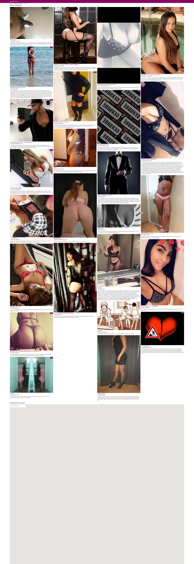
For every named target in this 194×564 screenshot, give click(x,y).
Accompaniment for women (105, 195)
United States (16, 3)
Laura (55, 167)
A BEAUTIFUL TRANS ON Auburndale (63, 313)
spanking (100, 330)
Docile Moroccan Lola (103, 144)
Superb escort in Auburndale (148, 159)
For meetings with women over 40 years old (21, 142)
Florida (21, 3)
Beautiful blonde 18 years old (17, 87)
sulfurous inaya (101, 393)
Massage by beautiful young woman (107, 84)
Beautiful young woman (147, 233)
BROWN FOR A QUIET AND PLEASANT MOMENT (66, 64)
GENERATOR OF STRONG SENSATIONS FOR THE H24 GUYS (25, 351)
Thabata (100, 287)
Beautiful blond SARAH (16, 188)
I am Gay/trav (13, 238)
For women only (145, 346)
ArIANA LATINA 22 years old (61, 122)
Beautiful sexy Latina (15, 306)
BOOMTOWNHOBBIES (14, 1)
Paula (11, 393)
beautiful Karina (58, 238)
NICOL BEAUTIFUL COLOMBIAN (149, 306)
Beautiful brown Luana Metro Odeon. (150, 74)
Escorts (11, 3)
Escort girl (100, 228)
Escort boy (13, 39)
